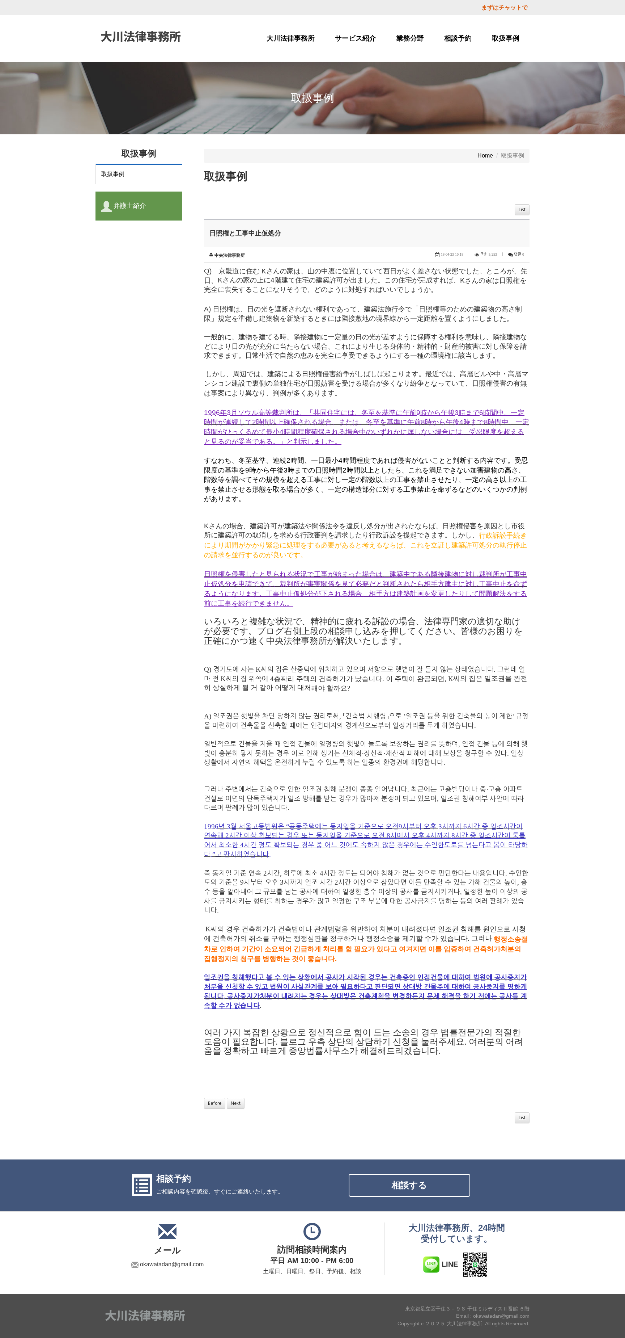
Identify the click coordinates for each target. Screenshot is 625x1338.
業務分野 (410, 38)
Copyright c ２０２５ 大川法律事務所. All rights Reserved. (463, 1323)
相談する (409, 1185)
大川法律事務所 (291, 38)
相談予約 (458, 38)
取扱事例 (505, 38)
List (522, 209)
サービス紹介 (355, 38)
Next (236, 1103)
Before (214, 1103)
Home (485, 155)
